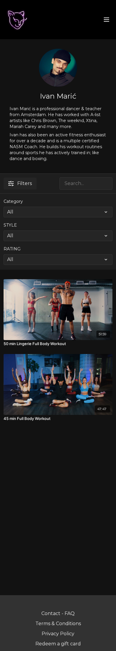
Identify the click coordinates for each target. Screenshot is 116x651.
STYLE (10, 225)
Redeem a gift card (58, 644)
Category (13, 201)
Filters (24, 183)
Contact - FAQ (58, 613)
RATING (12, 249)
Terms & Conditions (58, 623)
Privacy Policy (58, 633)
